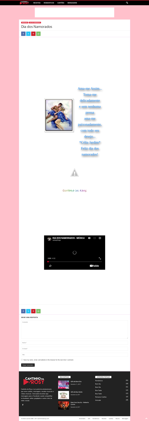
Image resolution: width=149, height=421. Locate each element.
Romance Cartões (101, 397)
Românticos (99, 380)
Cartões (60, 3)
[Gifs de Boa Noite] (63, 395)
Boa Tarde (98, 390)
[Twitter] (28, 34)
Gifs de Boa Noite (76, 392)
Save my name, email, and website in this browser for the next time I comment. (48, 360)
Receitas (36, 3)
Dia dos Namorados (35, 22)
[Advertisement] (74, 12)
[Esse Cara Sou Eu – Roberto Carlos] (63, 405)
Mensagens (72, 3)
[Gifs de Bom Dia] (63, 385)
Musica (118, 418)
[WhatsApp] (38, 34)
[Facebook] (23, 34)
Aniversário (82, 418)
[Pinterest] (33, 34)
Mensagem (24, 22)
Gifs (89, 418)
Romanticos (49, 3)
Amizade (98, 400)
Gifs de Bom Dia (76, 381)
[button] (127, 2)
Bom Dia (98, 384)
